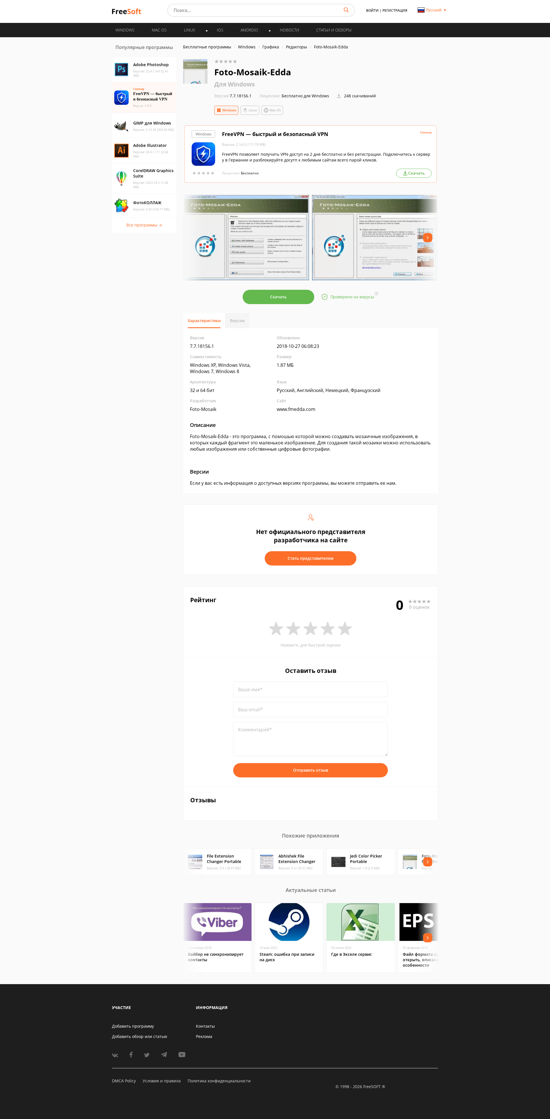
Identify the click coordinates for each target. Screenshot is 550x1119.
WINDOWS (125, 30)
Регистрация (394, 10)
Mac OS (275, 110)
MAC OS (159, 30)
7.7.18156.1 (233, 95)
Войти (372, 10)
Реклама (204, 1036)
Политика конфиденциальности (219, 1080)
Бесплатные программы (207, 47)
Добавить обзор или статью (139, 1036)
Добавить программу (133, 1026)
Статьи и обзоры (333, 30)
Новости (289, 30)
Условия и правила (162, 1080)
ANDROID (249, 30)
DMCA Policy (124, 1080)
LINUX (189, 30)
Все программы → (144, 225)
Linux (253, 110)
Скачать (278, 297)
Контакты (205, 1026)
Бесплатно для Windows (305, 95)
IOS (220, 30)
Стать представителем (310, 558)
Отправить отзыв (310, 770)
